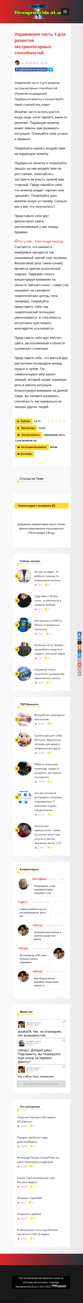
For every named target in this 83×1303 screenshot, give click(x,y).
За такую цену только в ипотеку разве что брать (47, 936)
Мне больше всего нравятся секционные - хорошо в (47, 982)
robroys (37, 925)
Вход (50, 532)
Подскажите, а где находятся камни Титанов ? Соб (44, 889)
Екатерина (39, 879)
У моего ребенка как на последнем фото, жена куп (32, 913)
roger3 (22, 902)
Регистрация (37, 532)
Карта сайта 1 (9, 1300)
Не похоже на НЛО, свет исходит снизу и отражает (33, 959)
